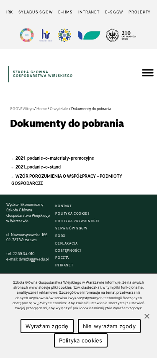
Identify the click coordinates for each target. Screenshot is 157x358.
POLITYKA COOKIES (72, 214)
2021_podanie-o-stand (38, 166)
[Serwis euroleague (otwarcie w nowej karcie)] (64, 35)
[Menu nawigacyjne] (147, 74)
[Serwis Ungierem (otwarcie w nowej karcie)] (88, 35)
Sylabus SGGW (35, 12)
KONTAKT (63, 206)
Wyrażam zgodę (47, 326)
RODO (60, 236)
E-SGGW (114, 12)
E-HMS (65, 12)
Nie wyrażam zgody (109, 326)
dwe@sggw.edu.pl (34, 259)
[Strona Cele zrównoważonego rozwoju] (26, 35)
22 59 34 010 (23, 253)
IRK (9, 12)
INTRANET (64, 265)
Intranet (89, 12)
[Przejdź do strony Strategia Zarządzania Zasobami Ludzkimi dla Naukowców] (45, 35)
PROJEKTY (140, 12)
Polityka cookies (81, 340)
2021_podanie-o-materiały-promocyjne (54, 158)
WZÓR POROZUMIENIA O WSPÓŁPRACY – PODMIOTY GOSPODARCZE (66, 180)
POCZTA (62, 258)
